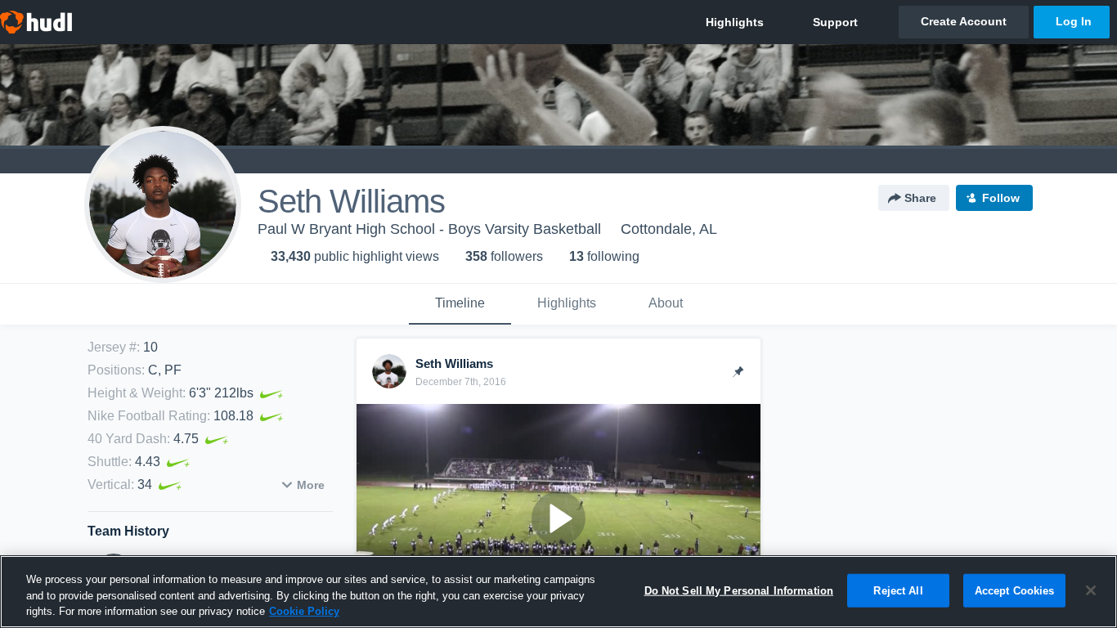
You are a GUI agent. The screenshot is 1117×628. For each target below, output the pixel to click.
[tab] (460, 304)
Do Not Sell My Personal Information (739, 590)
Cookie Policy (304, 611)
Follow (1001, 197)
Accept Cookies (1015, 590)
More (311, 484)
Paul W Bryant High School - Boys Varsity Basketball (429, 229)
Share (920, 197)
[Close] (1091, 590)
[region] (558, 591)
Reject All (897, 590)
